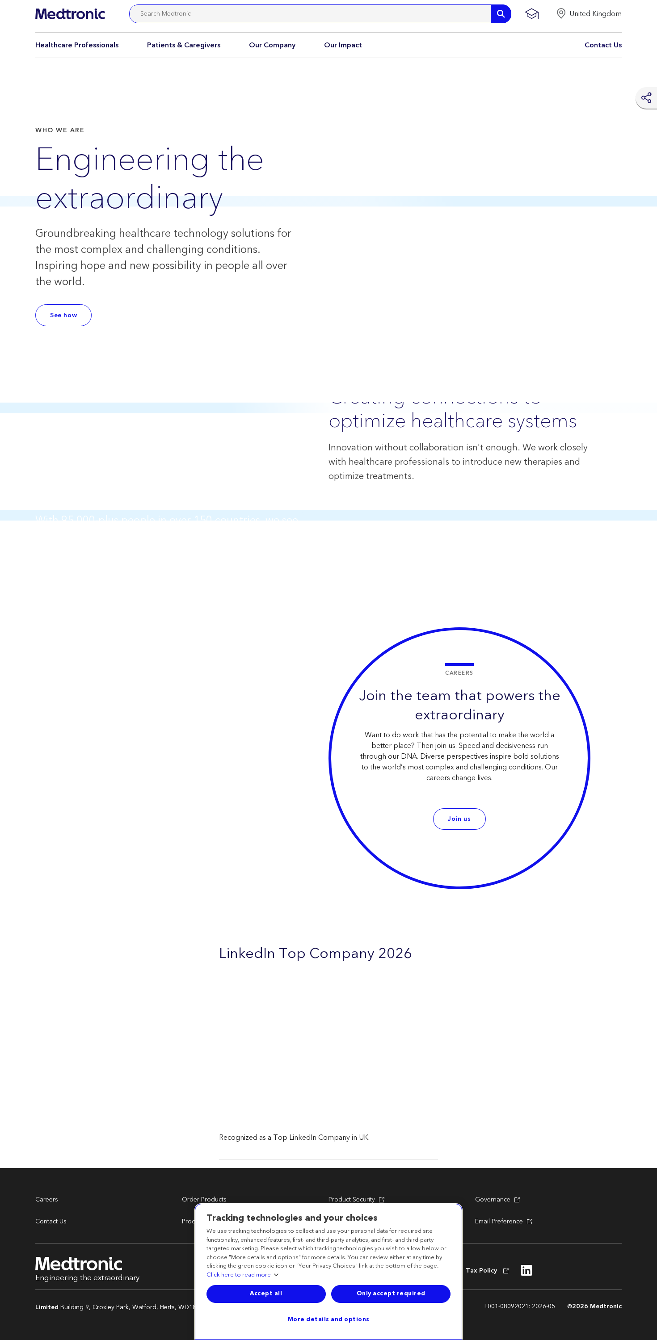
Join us (459, 819)
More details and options (329, 1319)
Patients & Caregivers (183, 45)
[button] (589, 14)
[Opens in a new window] (527, 1273)
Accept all (266, 1293)
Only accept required (391, 1293)
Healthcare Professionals (76, 45)
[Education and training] (532, 13)
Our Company (272, 45)
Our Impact (343, 45)
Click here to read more (238, 1275)
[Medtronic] (70, 13)
